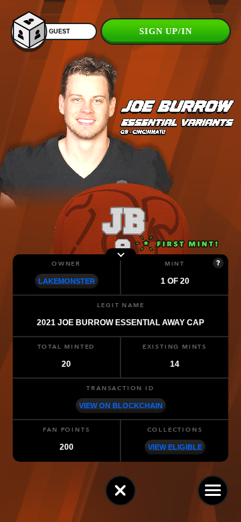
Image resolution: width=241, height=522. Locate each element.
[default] (120, 490)
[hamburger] (213, 490)
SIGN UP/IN (165, 31)
